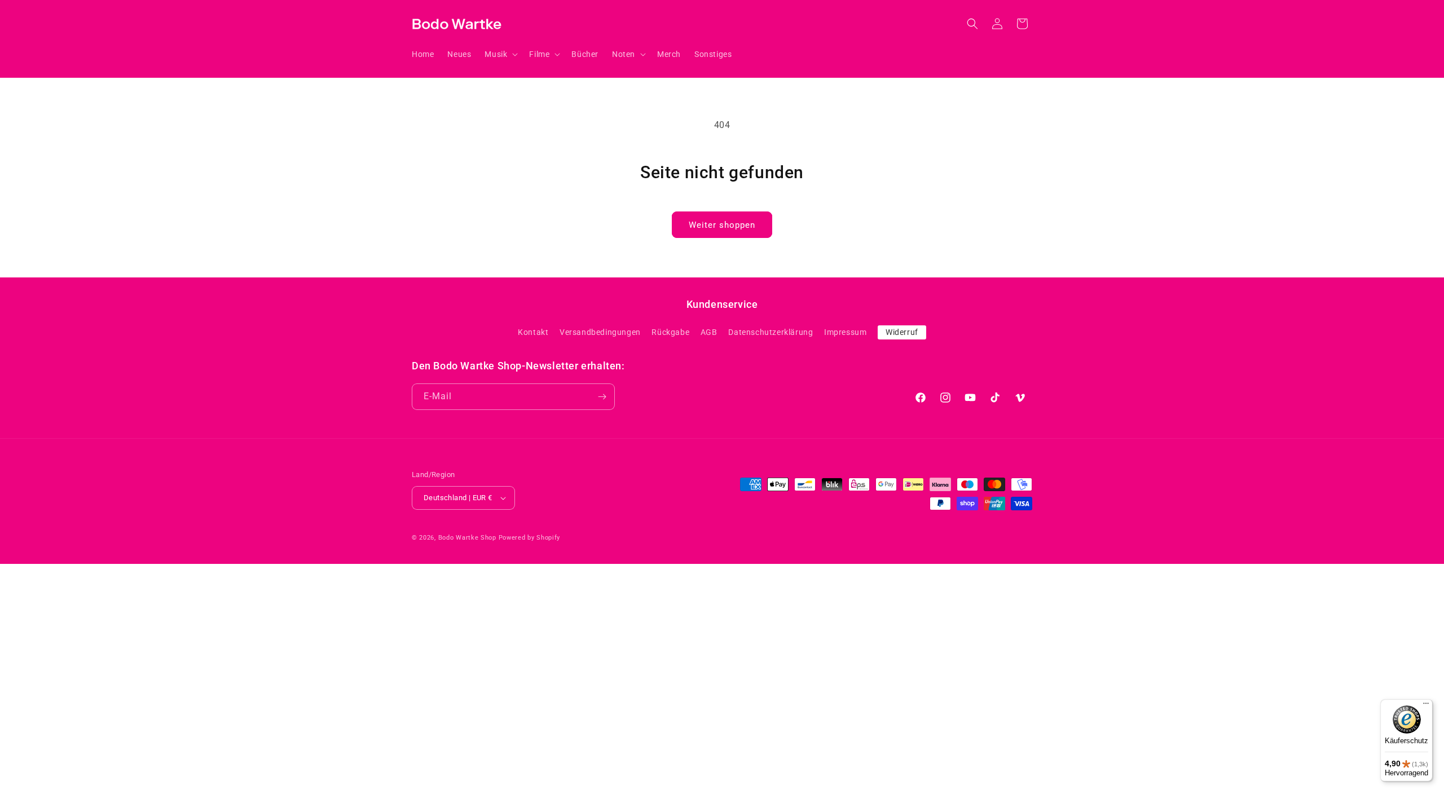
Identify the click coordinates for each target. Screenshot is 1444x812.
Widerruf (902, 332)
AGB (709, 332)
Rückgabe (670, 332)
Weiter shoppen (722, 225)
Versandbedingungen (600, 332)
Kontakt (533, 332)
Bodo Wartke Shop (467, 537)
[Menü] (1426, 706)
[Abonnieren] (601, 396)
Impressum (845, 332)
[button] (500, 54)
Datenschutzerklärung (770, 332)
